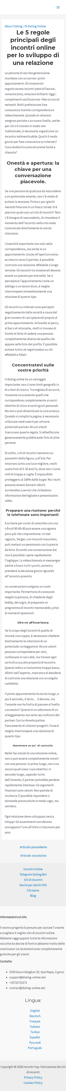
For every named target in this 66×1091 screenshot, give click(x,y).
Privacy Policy (33, 1077)
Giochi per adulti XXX (33, 885)
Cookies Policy (33, 1083)
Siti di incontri (33, 880)
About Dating (13, 26)
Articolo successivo (33, 855)
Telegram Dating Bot (33, 874)
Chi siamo (33, 890)
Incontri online (33, 869)
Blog (33, 896)
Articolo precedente (33, 847)
